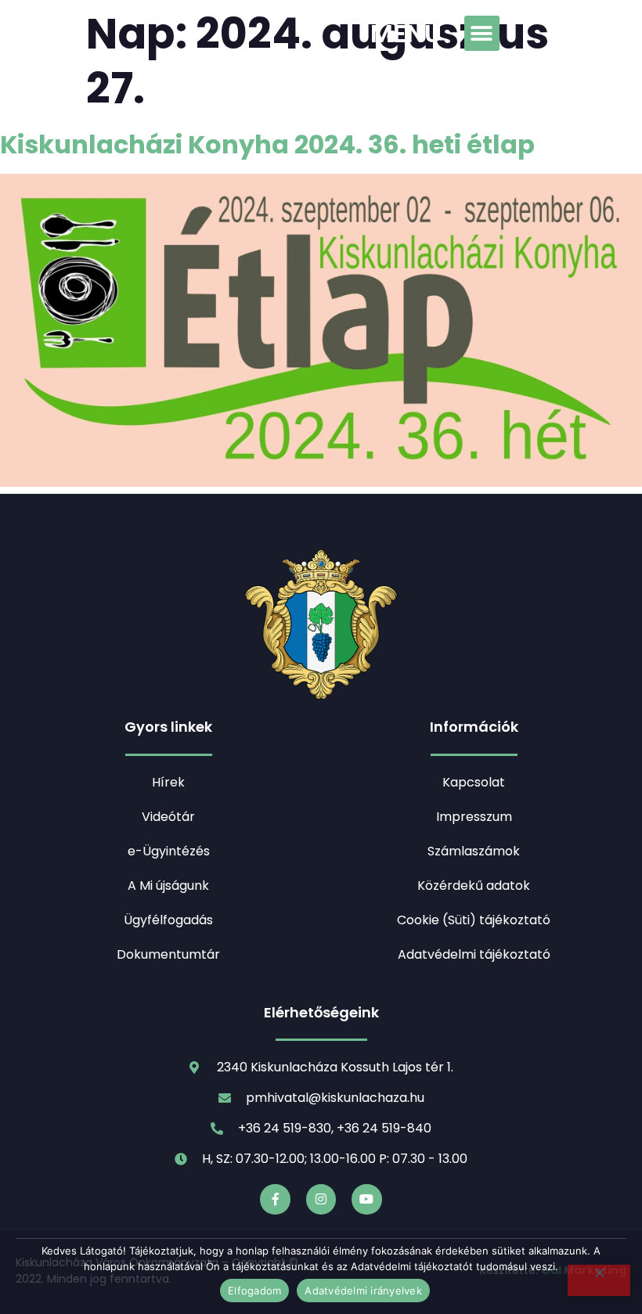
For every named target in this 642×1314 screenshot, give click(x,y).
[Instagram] (321, 1199)
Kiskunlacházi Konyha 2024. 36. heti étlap (267, 144)
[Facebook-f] (275, 1199)
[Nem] (599, 1280)
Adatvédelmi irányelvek (363, 1290)
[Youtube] (366, 1199)
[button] (482, 33)
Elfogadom (254, 1290)
